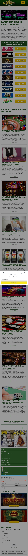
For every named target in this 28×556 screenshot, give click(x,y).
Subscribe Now (14, 282)
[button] (14, 274)
